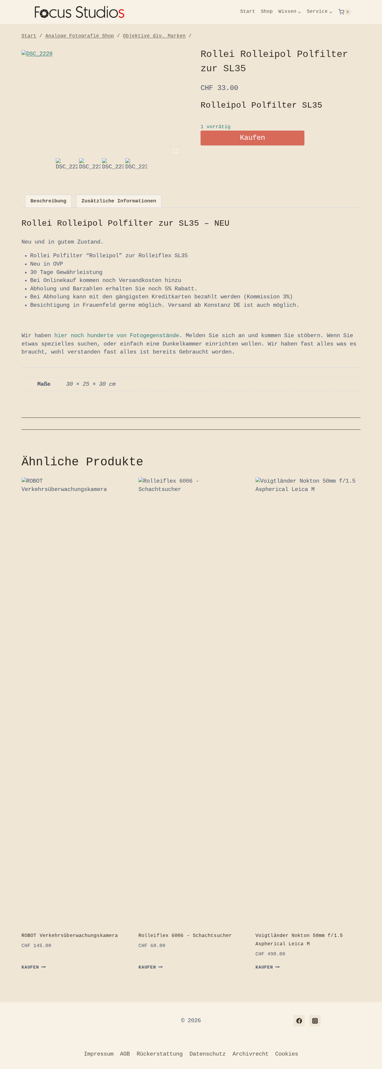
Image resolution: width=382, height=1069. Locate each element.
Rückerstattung (160, 1054)
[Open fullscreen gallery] (175, 150)
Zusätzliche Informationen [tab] (118, 201)
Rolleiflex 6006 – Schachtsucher (185, 935)
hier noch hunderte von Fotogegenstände (115, 335)
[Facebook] (299, 1020)
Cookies (286, 1054)
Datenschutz (208, 1054)
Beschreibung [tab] (48, 201)
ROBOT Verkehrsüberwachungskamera (69, 935)
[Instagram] (315, 1020)
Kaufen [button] (30, 967)
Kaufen (252, 138)
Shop (267, 11)
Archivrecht (250, 1054)
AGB (125, 1054)
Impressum (98, 1054)
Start (247, 11)
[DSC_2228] (101, 103)
